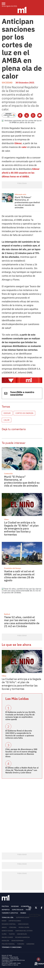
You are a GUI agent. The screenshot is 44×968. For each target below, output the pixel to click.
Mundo (23, 913)
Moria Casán (24, 927)
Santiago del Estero (24, 931)
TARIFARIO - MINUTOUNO (10, 958)
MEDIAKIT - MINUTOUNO (10, 957)
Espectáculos (17, 910)
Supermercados (22, 917)
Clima (6, 519)
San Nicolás (22, 934)
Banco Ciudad (7, 931)
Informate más (20, 194)
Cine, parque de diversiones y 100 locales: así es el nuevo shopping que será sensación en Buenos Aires (21, 753)
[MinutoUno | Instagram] (30, 908)
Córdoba (12, 927)
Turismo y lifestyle (10, 913)
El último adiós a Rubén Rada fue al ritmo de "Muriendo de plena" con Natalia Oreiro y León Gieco (21, 770)
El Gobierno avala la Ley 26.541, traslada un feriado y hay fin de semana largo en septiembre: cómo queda (20, 716)
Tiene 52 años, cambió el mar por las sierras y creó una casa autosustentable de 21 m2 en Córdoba (21, 621)
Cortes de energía (24, 413)
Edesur (18, 143)
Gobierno (30, 944)
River (4, 921)
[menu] (5, 3)
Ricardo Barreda (22, 937)
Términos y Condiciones (11, 947)
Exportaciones (15, 921)
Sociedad (7, 82)
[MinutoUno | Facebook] (40, 908)
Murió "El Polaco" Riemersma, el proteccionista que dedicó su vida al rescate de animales (27, 202)
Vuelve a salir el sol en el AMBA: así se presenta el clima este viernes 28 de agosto (19, 575)
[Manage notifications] (38, 959)
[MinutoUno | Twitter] (36, 908)
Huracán (5, 941)
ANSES (4, 927)
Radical (7, 614)
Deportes (6, 910)
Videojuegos (23, 924)
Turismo (20, 944)
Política (5, 906)
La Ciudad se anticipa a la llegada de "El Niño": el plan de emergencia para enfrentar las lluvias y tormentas (21, 528)
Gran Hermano (17, 941)
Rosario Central (9, 924)
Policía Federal (8, 944)
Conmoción (8, 473)
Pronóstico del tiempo (12, 568)
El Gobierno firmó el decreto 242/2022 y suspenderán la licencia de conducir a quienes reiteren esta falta (19, 734)
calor (24, 147)
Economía (25, 906)
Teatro (12, 934)
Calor (6, 420)
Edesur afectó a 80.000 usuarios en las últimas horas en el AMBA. (20, 173)
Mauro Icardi (7, 937)
